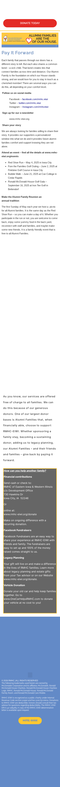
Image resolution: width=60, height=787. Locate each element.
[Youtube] (30, 731)
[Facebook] (24, 731)
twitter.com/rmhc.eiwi (30, 103)
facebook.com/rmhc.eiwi (35, 99)
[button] (46, 10)
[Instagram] (36, 731)
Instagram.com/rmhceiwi (35, 107)
